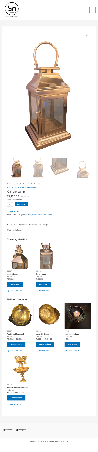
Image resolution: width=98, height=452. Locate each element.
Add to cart (21, 204)
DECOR (15, 184)
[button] (87, 35)
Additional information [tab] (28, 225)
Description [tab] (12, 225)
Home (9, 184)
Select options (16, 344)
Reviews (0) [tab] (44, 225)
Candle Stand (24, 184)
